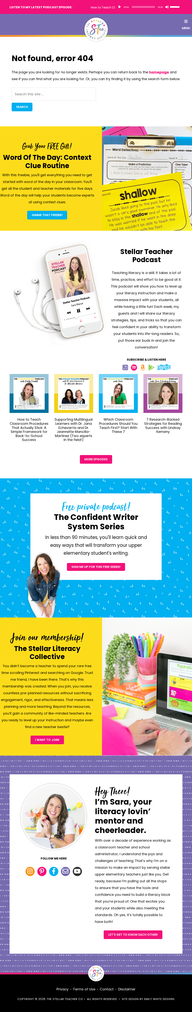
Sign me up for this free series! (96, 567)
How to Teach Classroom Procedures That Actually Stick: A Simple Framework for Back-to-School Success (29, 429)
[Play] (120, 7)
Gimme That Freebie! (47, 215)
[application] (148, 7)
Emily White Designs (159, 999)
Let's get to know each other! (133, 934)
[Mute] (167, 7)
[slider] (175, 6)
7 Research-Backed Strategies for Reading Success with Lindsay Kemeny (163, 425)
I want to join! (47, 740)
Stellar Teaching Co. (96, 29)
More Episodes (96, 459)
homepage (159, 72)
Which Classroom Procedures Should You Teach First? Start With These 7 (118, 425)
